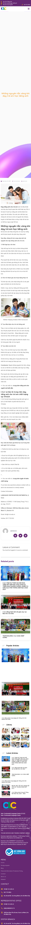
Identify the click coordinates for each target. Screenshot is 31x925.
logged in (13, 550)
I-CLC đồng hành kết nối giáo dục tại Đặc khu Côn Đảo (15, 612)
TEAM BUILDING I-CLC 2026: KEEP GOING (13, 636)
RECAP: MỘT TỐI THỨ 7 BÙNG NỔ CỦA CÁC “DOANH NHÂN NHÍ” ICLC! (20, 787)
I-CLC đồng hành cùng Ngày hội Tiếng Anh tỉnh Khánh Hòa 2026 (14, 718)
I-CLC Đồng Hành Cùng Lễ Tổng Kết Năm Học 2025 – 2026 (20, 793)
